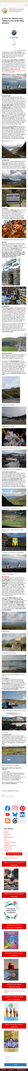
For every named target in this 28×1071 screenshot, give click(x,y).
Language (6, 844)
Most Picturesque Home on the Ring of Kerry (14, 71)
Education (6, 836)
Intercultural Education (10, 842)
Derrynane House (19, 357)
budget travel (11, 796)
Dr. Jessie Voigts (14, 37)
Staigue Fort (5, 313)
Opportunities (7, 847)
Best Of (6, 832)
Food (5, 839)
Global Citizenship (8, 837)
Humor (6, 840)
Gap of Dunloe (20, 99)
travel (7, 796)
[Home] (13, 10)
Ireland (3, 796)
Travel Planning (8, 848)
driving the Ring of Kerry (15, 68)
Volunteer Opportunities (10, 845)
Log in (15, 50)
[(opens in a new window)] (7, 808)
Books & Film (7, 834)
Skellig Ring (6, 576)
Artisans (6, 831)
